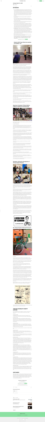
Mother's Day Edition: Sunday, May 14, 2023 (18, 406)
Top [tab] (13, 397)
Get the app (25, 419)
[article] (22, 400)
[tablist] (15, 391)
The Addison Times (15, 4)
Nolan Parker (18, 9)
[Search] (37, 0)
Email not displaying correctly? (16, 403)
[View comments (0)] (15, 6)
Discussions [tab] (17, 397)
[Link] (12, 7)
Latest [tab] (15, 397)
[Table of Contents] (0, 211)
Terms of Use (25, 384)
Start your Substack (21, 419)
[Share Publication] (38, 0)
